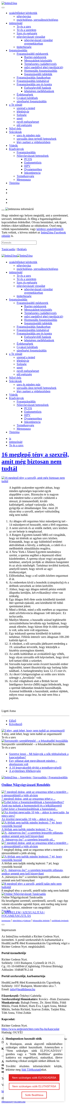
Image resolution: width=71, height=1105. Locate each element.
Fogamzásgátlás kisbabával (33, 81)
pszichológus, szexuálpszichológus (37, 19)
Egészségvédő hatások (37, 87)
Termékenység (25, 176)
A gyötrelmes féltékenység (25, 771)
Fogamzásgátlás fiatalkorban (34, 77)
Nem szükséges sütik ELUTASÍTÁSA (34, 1086)
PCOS (28, 159)
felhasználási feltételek (41, 921)
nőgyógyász (24, 16)
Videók (13, 145)
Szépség (22, 115)
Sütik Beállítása (34, 1094)
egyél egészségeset (28, 121)
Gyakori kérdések (27, 98)
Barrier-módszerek (35, 57)
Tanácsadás (8, 249)
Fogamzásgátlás (26, 152)
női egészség (24, 125)
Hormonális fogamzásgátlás (40, 70)
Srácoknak (15, 132)
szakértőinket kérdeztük (23, 13)
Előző (12, 720)
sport (20, 118)
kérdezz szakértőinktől (50, 229)
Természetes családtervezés (40, 64)
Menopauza (24, 179)
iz (10, 438)
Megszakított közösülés (38, 60)
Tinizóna (14, 183)
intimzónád (15, 23)
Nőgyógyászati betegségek (33, 155)
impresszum (6, 921)
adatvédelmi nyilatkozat (22, 921)
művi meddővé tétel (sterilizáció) (43, 67)
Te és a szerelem (26, 30)
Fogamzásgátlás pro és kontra (34, 84)
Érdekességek (25, 94)
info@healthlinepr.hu (22, 989)
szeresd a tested (26, 108)
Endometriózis (32, 162)
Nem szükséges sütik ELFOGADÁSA (34, 1077)
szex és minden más (28, 135)
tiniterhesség (24, 47)
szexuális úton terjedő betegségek (36, 138)
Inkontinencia (32, 172)
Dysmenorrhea (33, 169)
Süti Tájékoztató (31, 1069)
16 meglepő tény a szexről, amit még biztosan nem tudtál (35, 461)
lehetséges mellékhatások (39, 91)
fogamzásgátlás (18, 50)
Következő (15, 724)
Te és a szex (24, 26)
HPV (27, 166)
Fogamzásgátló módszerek (32, 53)
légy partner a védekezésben (33, 142)
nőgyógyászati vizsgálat (31, 36)
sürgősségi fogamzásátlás (32, 101)
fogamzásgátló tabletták (38, 74)
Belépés (22, 249)
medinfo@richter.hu (13, 1101)
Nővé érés (15, 128)
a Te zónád (15, 104)
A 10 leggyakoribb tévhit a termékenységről (35, 767)
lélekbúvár (23, 111)
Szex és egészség (27, 33)
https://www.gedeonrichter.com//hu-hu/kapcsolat (30, 1029)
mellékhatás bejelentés (60, 921)
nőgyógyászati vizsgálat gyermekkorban (38, 42)
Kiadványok (16, 149)
